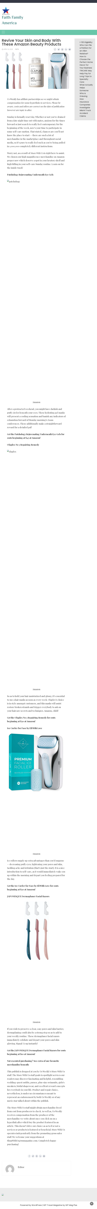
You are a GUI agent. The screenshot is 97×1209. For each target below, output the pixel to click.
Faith (17, 49)
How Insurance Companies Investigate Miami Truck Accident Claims (85, 107)
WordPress (37, 1205)
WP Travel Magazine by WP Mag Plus (60, 1205)
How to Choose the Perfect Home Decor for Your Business (86, 62)
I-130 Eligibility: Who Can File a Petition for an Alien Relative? (86, 48)
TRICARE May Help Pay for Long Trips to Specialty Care (86, 76)
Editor (21, 1167)
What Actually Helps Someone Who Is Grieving (86, 90)
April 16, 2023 (8, 49)
